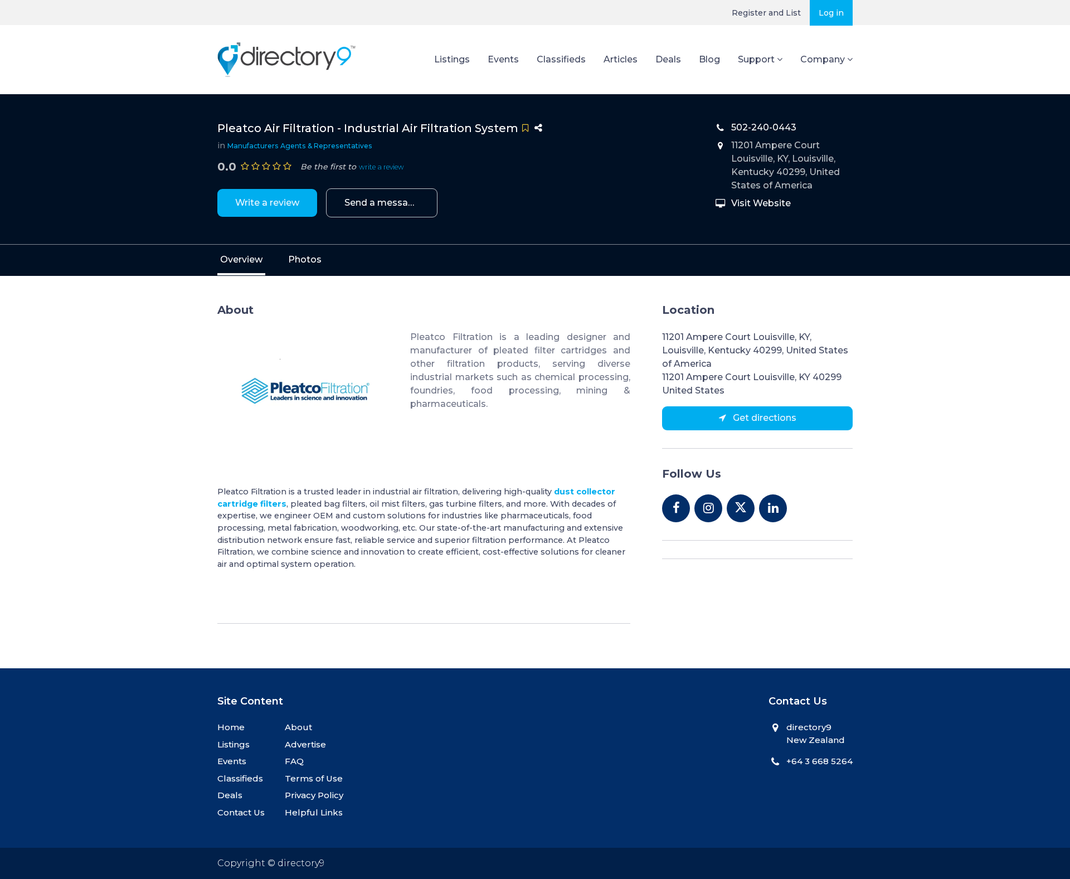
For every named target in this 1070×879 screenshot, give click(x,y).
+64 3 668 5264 (819, 761)
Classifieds (561, 59)
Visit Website (761, 203)
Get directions (763, 417)
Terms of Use (314, 778)
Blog (709, 59)
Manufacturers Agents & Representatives (299, 146)
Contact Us (241, 812)
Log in (831, 13)
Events (503, 59)
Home (231, 727)
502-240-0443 (763, 127)
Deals (668, 59)
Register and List (766, 13)
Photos (305, 259)
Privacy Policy (314, 795)
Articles (621, 59)
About (298, 727)
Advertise (305, 744)
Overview (241, 259)
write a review (381, 167)
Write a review (267, 202)
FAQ (294, 761)
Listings (452, 59)
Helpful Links (314, 812)
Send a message (382, 202)
